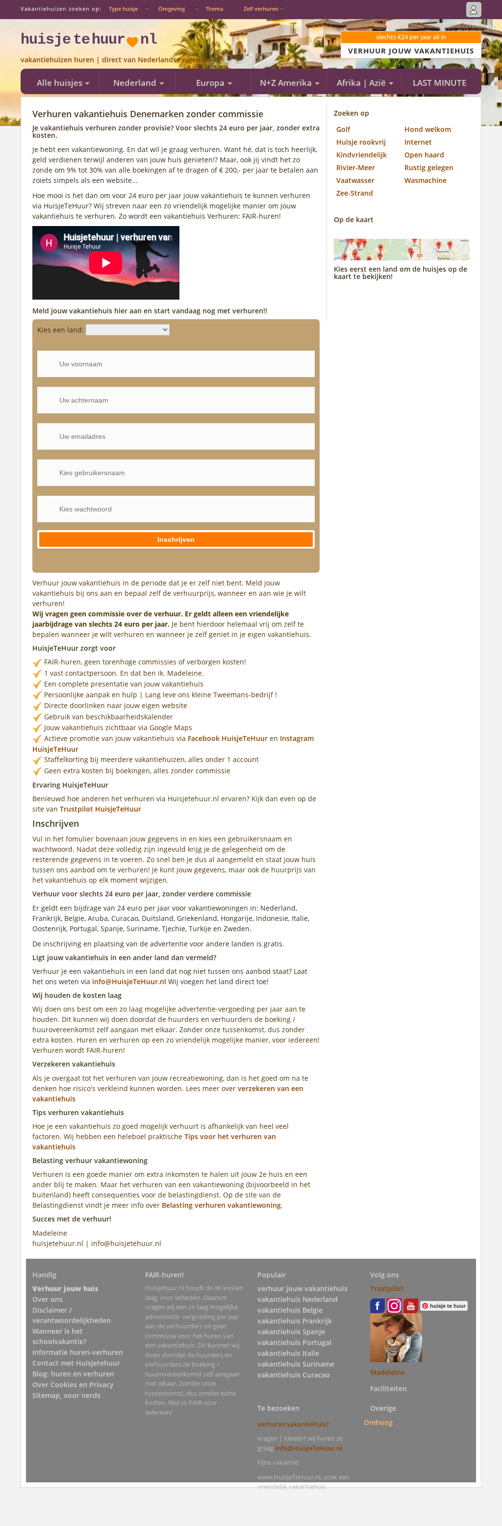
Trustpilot (386, 1288)
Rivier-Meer (355, 167)
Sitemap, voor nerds (66, 1395)
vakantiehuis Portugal (294, 1342)
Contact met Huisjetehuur (76, 1363)
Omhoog (378, 1422)
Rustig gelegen (428, 167)
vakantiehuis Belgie (290, 1310)
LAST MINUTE (439, 82)
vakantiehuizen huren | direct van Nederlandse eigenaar (116, 59)
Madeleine (387, 1372)
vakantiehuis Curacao (293, 1374)
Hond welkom (427, 129)
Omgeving (171, 8)
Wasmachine (425, 180)
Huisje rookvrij (361, 142)
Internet (418, 142)
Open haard (424, 154)
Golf (343, 129)
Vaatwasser (355, 180)
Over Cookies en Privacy (73, 1384)
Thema (214, 8)
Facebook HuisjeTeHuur (228, 738)
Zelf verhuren (261, 8)
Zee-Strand (354, 193)
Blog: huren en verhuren (73, 1373)
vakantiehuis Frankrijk (294, 1320)
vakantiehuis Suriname (295, 1364)
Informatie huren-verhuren (77, 1352)
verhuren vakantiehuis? (293, 1424)
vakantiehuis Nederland (297, 1299)
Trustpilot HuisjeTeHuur (100, 809)
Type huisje (123, 8)
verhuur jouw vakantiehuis (302, 1288)
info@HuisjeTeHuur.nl (130, 981)
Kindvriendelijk (361, 154)
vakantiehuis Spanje (291, 1331)
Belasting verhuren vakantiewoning (221, 1205)
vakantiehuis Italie (288, 1353)
